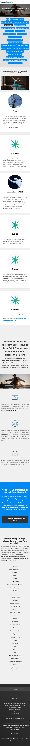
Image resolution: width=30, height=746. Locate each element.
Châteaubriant (15, 581)
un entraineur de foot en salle (15, 63)
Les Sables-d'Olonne (15, 624)
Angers (15, 566)
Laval (15, 615)
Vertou (15, 674)
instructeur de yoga (19, 31)
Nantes (15, 640)
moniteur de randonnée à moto (15, 39)
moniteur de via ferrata (23, 45)
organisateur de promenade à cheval (15, 57)
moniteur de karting (22, 34)
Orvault (15, 646)
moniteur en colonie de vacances (21, 48)
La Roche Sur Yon (15, 612)
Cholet (15, 591)
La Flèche (15, 609)
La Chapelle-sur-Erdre (15, 606)
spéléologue (23, 60)
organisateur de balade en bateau (15, 51)
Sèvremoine (15, 671)
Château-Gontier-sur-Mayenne (15, 584)
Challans (15, 578)
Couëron (15, 594)
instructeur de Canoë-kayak (7, 28)
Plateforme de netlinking (15, 709)
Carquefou (15, 575)
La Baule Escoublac (15, 603)
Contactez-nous (15, 713)
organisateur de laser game (15, 54)
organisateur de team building (11, 60)
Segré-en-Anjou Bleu (15, 668)
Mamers (15, 628)
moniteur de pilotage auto (15, 36)
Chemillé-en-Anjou (15, 588)
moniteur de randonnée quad (15, 42)
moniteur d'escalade (6, 48)
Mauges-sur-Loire (15, 631)
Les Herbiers (15, 621)
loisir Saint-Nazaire (15, 729)
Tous (7, 19)
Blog (15, 711)
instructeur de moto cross (22, 28)
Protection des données (15, 707)
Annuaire (6, 703)
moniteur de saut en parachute (9, 45)
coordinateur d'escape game (22, 22)
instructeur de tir (9, 31)
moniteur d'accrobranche (10, 34)
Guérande (15, 600)
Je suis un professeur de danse (15, 519)
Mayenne (15, 634)
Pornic (15, 649)
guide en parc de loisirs (19, 25)
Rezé (15, 652)
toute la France (11, 410)
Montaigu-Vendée (15, 637)
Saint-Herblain (15, 658)
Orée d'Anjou (15, 643)
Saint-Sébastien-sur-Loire (15, 661)
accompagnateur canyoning (17, 19)
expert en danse (8, 25)
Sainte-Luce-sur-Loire (15, 655)
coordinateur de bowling (7, 22)
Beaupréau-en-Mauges (15, 569)
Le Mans (15, 618)
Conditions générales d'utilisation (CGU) (15, 705)
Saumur (15, 664)
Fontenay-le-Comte (15, 597)
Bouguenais (15, 572)
